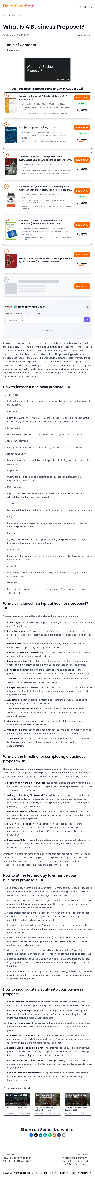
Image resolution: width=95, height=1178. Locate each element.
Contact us (83, 1173)
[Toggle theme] (88, 307)
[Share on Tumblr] (59, 1135)
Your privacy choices (66, 1173)
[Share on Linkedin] (40, 1135)
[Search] (85, 7)
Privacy (52, 1173)
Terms (44, 1173)
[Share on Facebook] (31, 1135)
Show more (13, 50)
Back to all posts (13, 15)
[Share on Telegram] (45, 1135)
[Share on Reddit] (54, 1135)
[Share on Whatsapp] (50, 1135)
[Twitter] (90, 1173)
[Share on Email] (64, 1135)
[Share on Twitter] (36, 1135)
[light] (90, 7)
